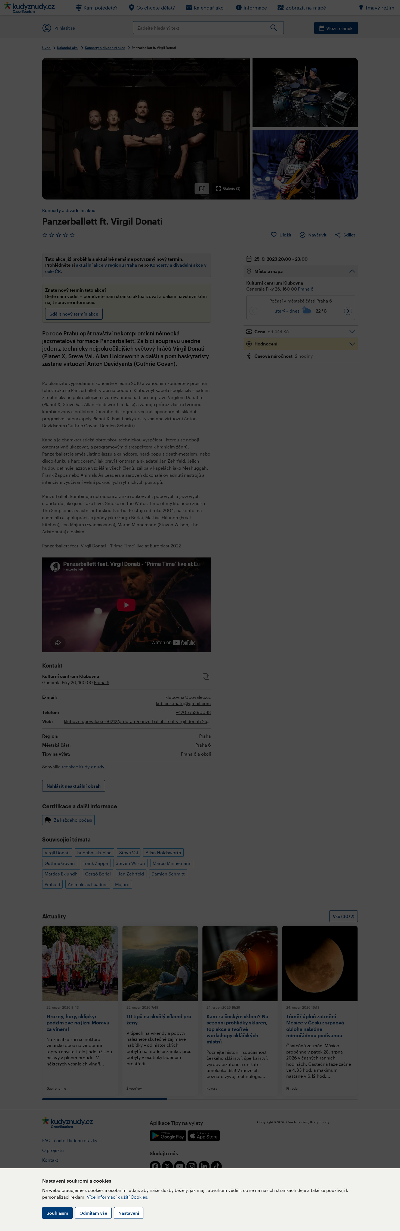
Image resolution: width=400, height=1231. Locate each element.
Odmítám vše (93, 1213)
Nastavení (128, 1213)
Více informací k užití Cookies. (118, 1196)
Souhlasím (57, 1213)
